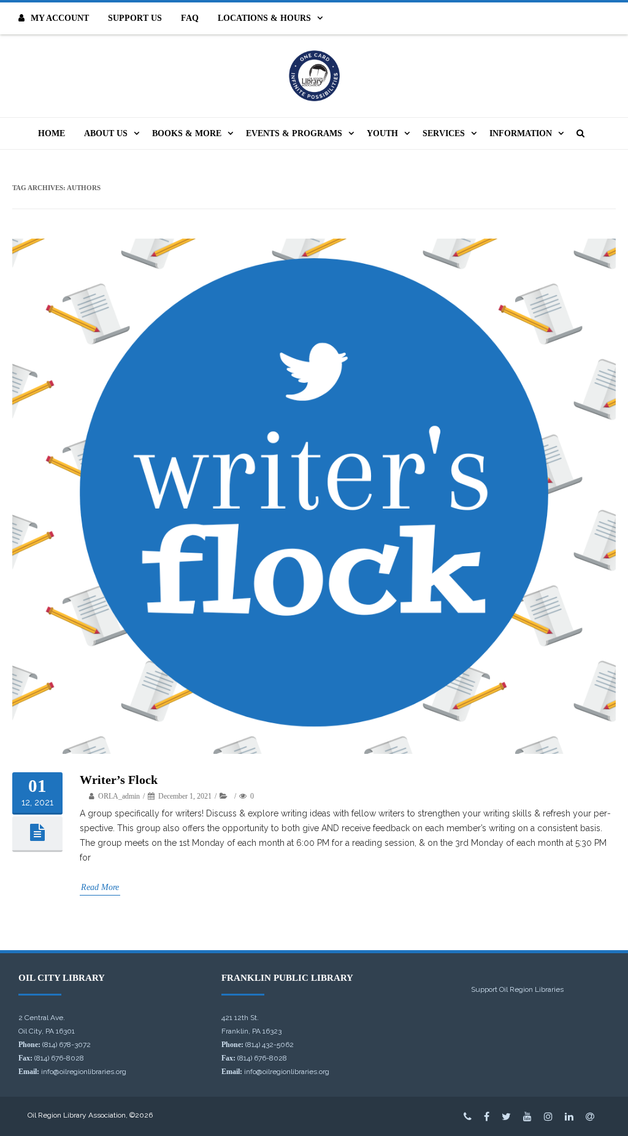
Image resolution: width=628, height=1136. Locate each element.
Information (520, 133)
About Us (106, 133)
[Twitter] (506, 1116)
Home (51, 133)
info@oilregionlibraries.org (83, 1071)
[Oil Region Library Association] (314, 75)
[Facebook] (487, 1116)
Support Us (135, 18)
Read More (100, 887)
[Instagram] (548, 1116)
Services (444, 133)
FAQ (190, 18)
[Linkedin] (569, 1116)
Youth (382, 133)
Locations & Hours (264, 18)
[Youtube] (527, 1116)
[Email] (590, 1116)
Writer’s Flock (119, 779)
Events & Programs (294, 133)
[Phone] (468, 1116)
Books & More (186, 133)
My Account (60, 18)
